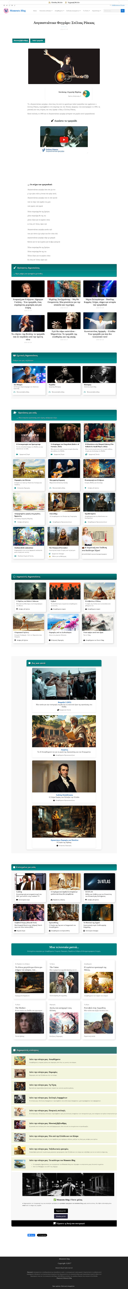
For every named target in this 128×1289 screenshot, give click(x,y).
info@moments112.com (118, 5)
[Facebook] (4, 5)
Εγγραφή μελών (61, 1211)
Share (32, 1235)
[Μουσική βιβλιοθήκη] (80, 40)
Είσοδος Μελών (57, 2)
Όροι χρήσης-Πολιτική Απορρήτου (64, 1286)
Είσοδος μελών (61, 1216)
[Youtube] (12, 5)
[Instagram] (9, 5)
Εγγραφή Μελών (74, 2)
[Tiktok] (15, 5)
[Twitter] (7, 5)
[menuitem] (35, 11)
